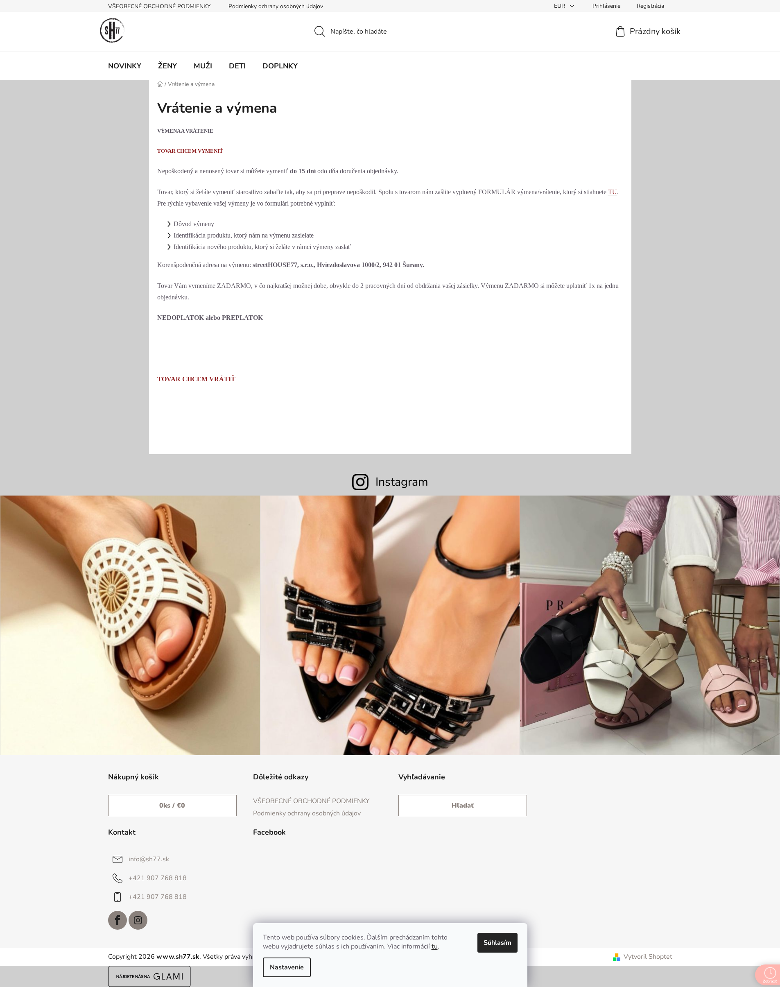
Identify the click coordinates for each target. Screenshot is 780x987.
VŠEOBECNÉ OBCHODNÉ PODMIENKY (159, 6)
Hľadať (463, 805)
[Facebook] (117, 920)
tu (435, 946)
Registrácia (650, 6)
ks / (172, 805)
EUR (560, 6)
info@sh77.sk (149, 859)
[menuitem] (124, 66)
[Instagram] (138, 920)
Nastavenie (287, 967)
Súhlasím (497, 942)
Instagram (401, 482)
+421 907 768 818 (158, 878)
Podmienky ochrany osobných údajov (275, 6)
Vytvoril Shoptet (648, 956)
